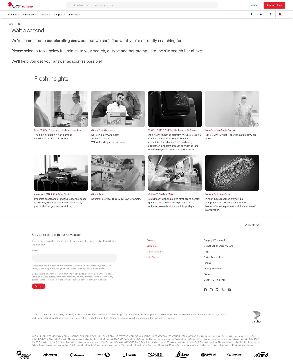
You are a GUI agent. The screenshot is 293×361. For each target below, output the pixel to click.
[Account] (270, 14)
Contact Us (151, 246)
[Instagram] (211, 289)
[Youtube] (229, 289)
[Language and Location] (280, 14)
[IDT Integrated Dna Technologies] (155, 354)
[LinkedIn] (217, 289)
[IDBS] (129, 355)
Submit (38, 286)
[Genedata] (103, 354)
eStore (254, 5)
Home (10, 24)
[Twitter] (222, 289)
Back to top (253, 225)
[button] (69, 5)
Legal (206, 251)
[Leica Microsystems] (182, 355)
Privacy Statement (213, 268)
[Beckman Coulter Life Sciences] (20, 5)
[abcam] (50, 355)
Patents (207, 263)
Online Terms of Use (214, 257)
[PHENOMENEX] (234, 355)
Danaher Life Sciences (215, 279)
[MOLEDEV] (208, 355)
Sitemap (208, 274)
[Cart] (261, 14)
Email (35, 251)
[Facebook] (205, 289)
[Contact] (251, 14)
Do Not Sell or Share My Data (218, 246)
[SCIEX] (261, 355)
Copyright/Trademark (215, 240)
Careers (150, 240)
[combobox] (142, 5)
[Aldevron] (76, 355)
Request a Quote (274, 5)
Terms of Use (48, 277)
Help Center (152, 257)
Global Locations (154, 251)
